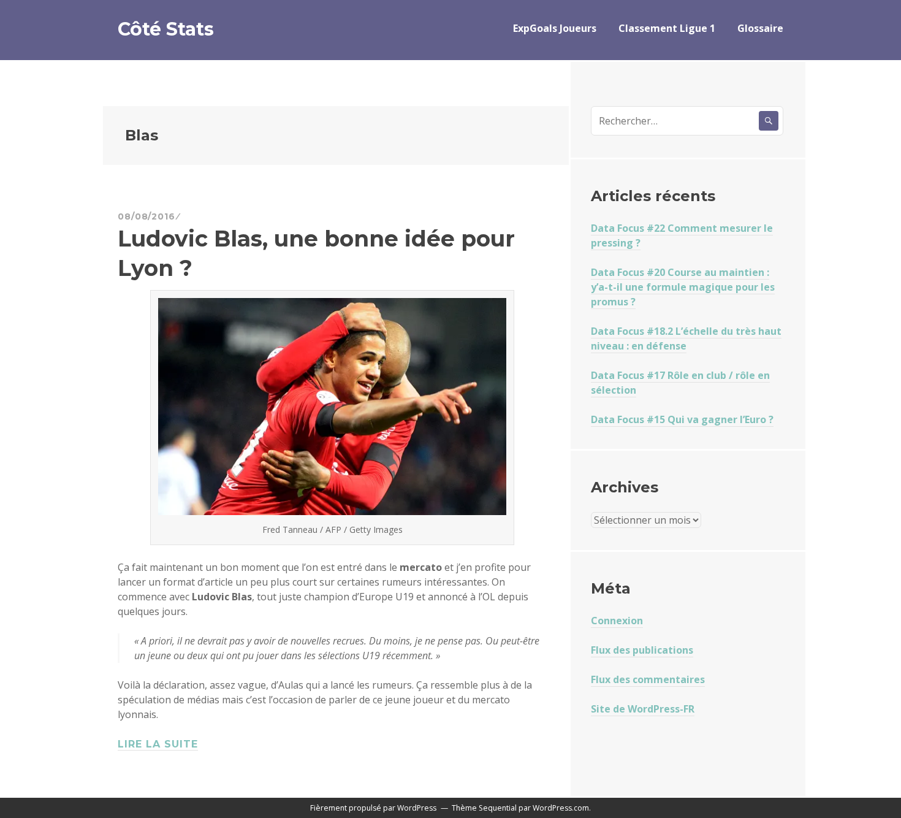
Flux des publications (642, 650)
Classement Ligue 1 (666, 28)
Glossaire (760, 28)
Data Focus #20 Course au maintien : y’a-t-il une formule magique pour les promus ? (683, 287)
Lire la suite (158, 744)
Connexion (617, 620)
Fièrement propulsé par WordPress (373, 808)
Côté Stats (166, 29)
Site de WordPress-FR (642, 709)
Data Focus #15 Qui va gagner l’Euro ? (682, 419)
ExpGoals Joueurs (554, 28)
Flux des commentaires (648, 679)
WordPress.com (561, 808)
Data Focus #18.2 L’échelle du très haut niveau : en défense (686, 338)
